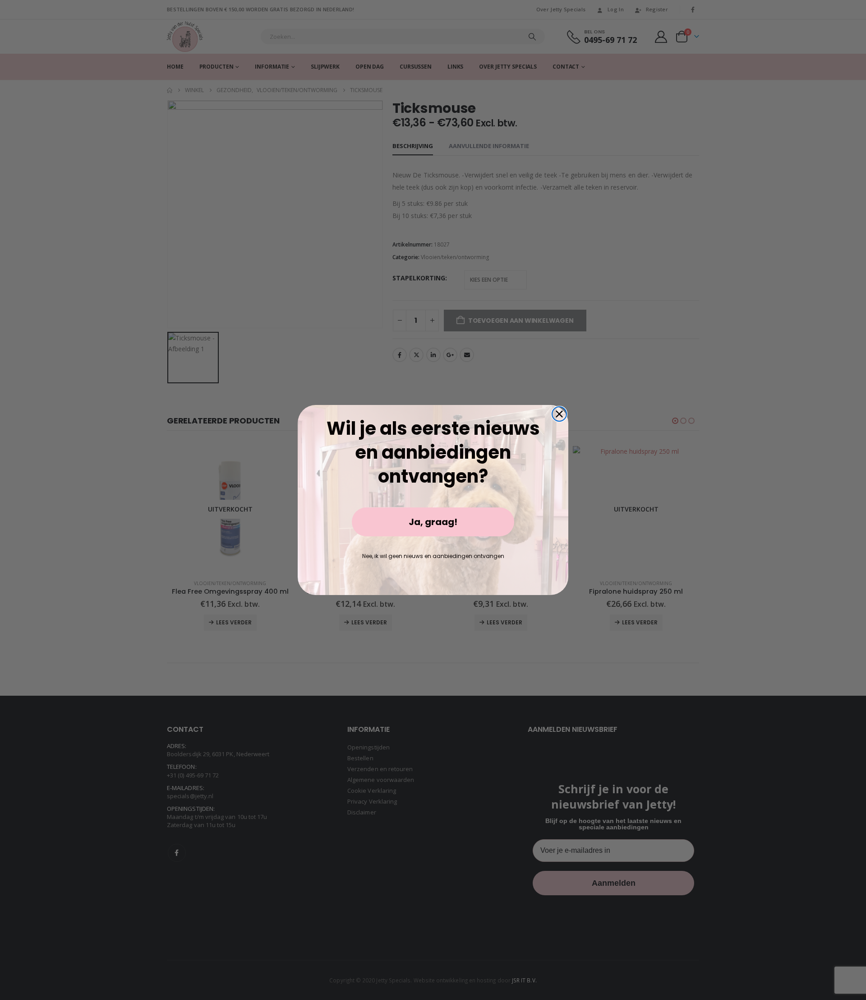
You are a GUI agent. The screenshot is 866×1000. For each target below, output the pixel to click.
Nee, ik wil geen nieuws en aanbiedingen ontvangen (433, 556)
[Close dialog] (559, 414)
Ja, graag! (433, 522)
